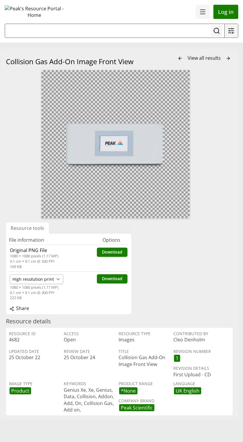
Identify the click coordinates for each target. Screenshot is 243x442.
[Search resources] (216, 30)
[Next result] (228, 58)
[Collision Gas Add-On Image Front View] (115, 144)
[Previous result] (180, 58)
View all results (205, 58)
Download (112, 252)
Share (22, 308)
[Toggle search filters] (231, 31)
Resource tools (27, 228)
